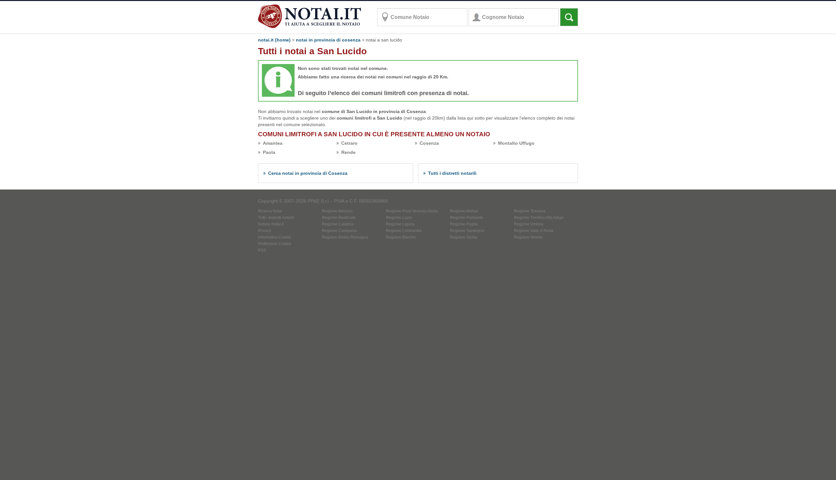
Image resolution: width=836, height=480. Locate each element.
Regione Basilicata (339, 217)
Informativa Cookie (274, 237)
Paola (269, 152)
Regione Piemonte (466, 217)
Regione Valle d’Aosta (534, 230)
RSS (262, 250)
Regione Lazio (399, 217)
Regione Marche (401, 237)
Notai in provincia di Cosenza (328, 39)
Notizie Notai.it (271, 224)
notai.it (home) (274, 39)
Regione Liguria (400, 224)
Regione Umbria (528, 224)
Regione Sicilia (463, 237)
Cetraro (349, 143)
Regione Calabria (338, 224)
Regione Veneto (528, 237)
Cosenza (429, 143)
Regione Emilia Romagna (345, 237)
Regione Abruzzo (337, 211)
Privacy (264, 230)
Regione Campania (339, 230)
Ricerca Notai (270, 211)
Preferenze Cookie (274, 243)
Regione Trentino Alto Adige (539, 217)
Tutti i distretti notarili (452, 173)
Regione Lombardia (404, 230)
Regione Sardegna (467, 230)
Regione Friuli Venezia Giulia (412, 211)
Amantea (272, 143)
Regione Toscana (529, 211)
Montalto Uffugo (516, 143)
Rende (348, 152)
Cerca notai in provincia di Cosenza (307, 173)
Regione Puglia (464, 224)
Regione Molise (464, 211)
